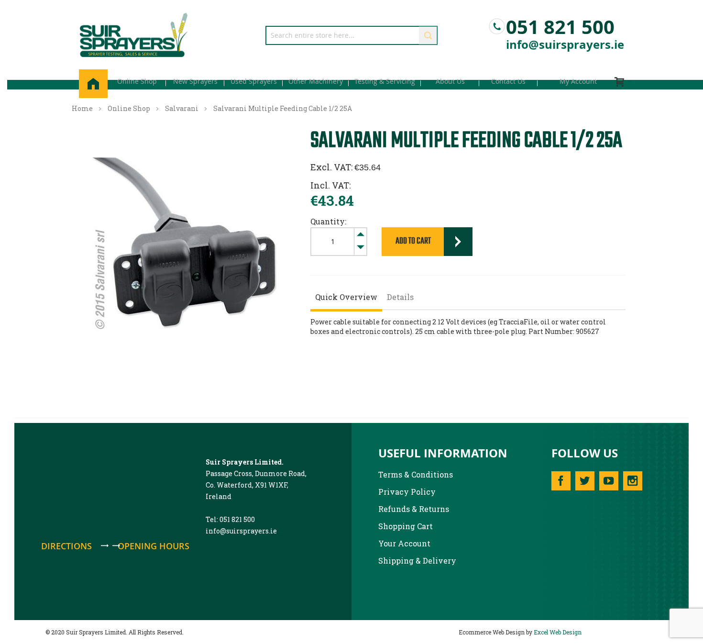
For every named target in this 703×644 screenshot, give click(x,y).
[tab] (346, 298)
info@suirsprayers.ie (565, 44)
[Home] (93, 83)
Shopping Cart (405, 526)
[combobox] (351, 35)
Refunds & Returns (413, 509)
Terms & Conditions (415, 474)
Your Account (404, 543)
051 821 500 (560, 24)
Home (82, 108)
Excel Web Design (558, 632)
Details (400, 297)
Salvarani (181, 108)
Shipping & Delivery (417, 560)
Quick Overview (346, 297)
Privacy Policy (407, 492)
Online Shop (129, 108)
